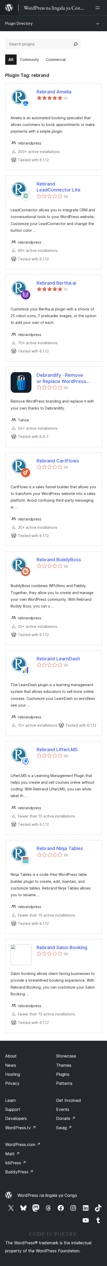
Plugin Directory (19, 23)
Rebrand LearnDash (58, 658)
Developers (16, 1118)
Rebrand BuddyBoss (59, 559)
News (10, 1065)
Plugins (62, 1074)
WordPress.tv (20, 1127)
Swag (64, 1127)
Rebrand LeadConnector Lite (59, 187)
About (11, 1056)
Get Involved (68, 1100)
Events (62, 1109)
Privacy (12, 1083)
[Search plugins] (75, 44)
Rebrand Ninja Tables (60, 848)
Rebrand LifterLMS (57, 749)
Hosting (12, 1074)
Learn (10, 1100)
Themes (63, 1065)
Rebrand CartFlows (58, 460)
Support (12, 1109)
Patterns (64, 1083)
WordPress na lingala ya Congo (47, 1195)
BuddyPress (19, 1171)
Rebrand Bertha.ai (56, 283)
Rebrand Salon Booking (62, 947)
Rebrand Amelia (54, 91)
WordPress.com (23, 1144)
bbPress (15, 1162)
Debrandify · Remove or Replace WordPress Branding (61, 378)
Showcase (66, 1056)
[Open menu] (98, 7)
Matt (12, 1153)
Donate (66, 1118)
